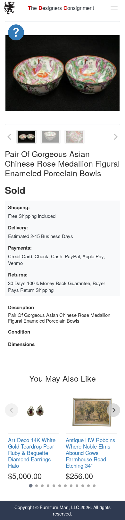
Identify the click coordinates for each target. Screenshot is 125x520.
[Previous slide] (9, 137)
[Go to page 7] (65, 485)
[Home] (9, 8)
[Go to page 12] (94, 485)
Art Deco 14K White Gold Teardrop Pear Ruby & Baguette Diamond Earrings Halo (31, 453)
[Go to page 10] (82, 485)
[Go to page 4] (48, 485)
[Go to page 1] (30, 486)
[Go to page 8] (71, 485)
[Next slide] (115, 137)
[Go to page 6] (59, 485)
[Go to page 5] (54, 485)
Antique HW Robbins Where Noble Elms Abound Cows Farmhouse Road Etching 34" (90, 453)
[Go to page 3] (42, 485)
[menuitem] (26, 137)
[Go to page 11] (88, 485)
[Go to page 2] (36, 485)
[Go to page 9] (77, 485)
